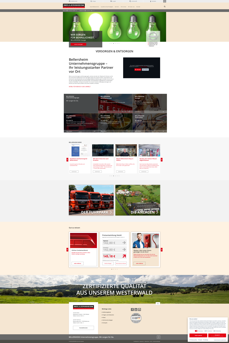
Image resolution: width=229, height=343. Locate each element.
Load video (138, 69)
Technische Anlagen (108, 320)
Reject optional (198, 335)
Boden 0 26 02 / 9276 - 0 (70, 10)
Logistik (114, 1)
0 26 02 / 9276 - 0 (80, 316)
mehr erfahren (77, 263)
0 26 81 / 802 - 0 (80, 322)
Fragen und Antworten (108, 315)
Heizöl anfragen (107, 263)
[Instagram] (139, 309)
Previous (67, 159)
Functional (209, 331)
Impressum (142, 341)
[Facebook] (132, 309)
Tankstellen (154, 1)
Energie (94, 1)
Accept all (217, 335)
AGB (151, 341)
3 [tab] (113, 43)
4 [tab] (115, 43)
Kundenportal (136, 341)
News (104, 317)
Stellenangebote (107, 312)
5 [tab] (117, 43)
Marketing (218, 331)
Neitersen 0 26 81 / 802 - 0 (87, 10)
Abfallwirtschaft (74, 1)
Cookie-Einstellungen (156, 341)
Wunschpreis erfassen (121, 263)
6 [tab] (119, 43)
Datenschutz (147, 341)
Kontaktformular (83, 328)
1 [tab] (110, 43)
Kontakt (138, 6)
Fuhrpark (105, 322)
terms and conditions (143, 66)
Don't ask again (145, 69)
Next (162, 159)
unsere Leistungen (78, 44)
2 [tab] (111, 43)
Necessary (200, 331)
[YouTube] (135, 309)
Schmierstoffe (134, 1)
